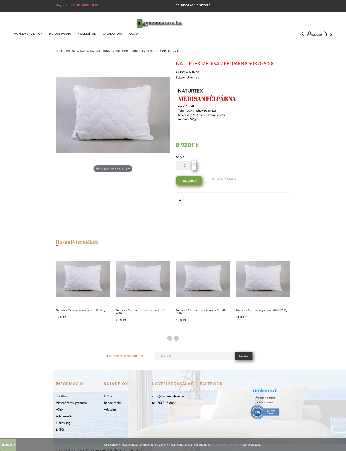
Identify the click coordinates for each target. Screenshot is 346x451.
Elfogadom (8, 444)
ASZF (59, 409)
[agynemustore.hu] (159, 23)
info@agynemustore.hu (197, 5)
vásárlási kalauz (265, 402)
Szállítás (61, 396)
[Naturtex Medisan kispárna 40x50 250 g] (83, 278)
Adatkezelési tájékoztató (226, 444)
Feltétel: (181, 77)
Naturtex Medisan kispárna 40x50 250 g (80, 310)
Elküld (243, 355)
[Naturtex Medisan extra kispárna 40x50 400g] (143, 278)
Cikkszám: (182, 71)
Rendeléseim (113, 403)
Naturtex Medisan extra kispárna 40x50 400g (140, 311)
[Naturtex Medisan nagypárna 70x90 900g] (263, 278)
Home (59, 51)
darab (180, 157)
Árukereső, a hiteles (265, 398)
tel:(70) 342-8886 (164, 403)
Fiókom (109, 396)
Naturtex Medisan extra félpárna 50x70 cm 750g (202, 311)
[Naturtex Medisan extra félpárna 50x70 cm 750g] (203, 278)
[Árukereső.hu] (265, 392)
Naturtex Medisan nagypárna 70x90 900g (261, 310)
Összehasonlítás (226, 179)
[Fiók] (309, 34)
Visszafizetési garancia (71, 403)
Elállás (60, 429)
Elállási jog (63, 423)
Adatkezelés (64, 416)
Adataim (110, 409)
